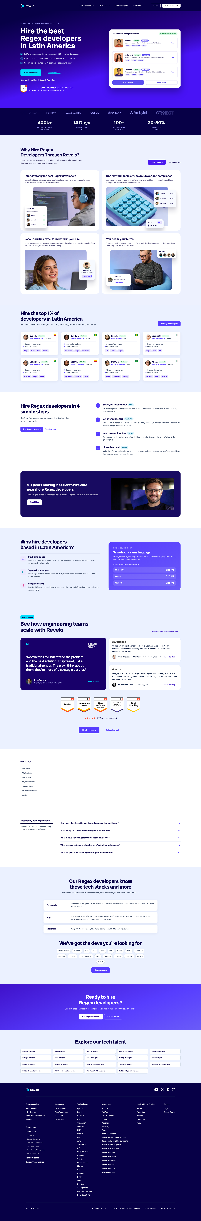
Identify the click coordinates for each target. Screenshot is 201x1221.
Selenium (81, 1127)
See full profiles (161, 82)
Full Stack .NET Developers (161, 1064)
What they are (26, 769)
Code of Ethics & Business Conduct (125, 1208)
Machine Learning (84, 1191)
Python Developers (28, 1064)
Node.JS (80, 1116)
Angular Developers (125, 1051)
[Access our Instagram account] (173, 1089)
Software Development (35, 1116)
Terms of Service (168, 1208)
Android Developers (158, 1051)
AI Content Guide (99, 1208)
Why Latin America (28, 782)
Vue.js (118, 956)
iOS (94, 951)
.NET (98, 956)
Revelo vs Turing (109, 1160)
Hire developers (101, 970)
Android (77, 951)
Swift (119, 951)
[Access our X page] (162, 1089)
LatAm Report (108, 1116)
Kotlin (139, 956)
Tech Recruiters (61, 1112)
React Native (64, 951)
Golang (108, 956)
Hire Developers (171, 5)
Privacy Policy (150, 1208)
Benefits (24, 795)
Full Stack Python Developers (129, 1071)
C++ (86, 951)
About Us (105, 1109)
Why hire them (27, 773)
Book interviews (128, 82)
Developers (59, 1119)
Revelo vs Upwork (109, 1164)
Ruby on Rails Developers (95, 1064)
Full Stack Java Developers (31, 1071)
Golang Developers (28, 1058)
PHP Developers (157, 1058)
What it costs (26, 777)
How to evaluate (27, 786)
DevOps (80, 1184)
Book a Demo (169, 1112)
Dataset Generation (33, 1139)
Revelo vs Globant (109, 1168)
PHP (110, 951)
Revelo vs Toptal (108, 1152)
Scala (100, 962)
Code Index (30, 1135)
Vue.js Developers (125, 1064)
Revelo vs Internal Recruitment (115, 1141)
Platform (105, 1112)
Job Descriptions (109, 1134)
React (79, 1112)
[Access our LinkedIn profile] (168, 1089)
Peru (139, 1123)
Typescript (81, 1123)
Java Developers (92, 1058)
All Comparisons (109, 1172)
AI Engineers (82, 1188)
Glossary (105, 1127)
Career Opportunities (35, 1162)
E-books (105, 1119)
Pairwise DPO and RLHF (35, 1143)
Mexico (140, 1116)
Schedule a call (54, 72)
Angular (139, 951)
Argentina (141, 1112)
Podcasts (105, 1123)
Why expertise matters (29, 791)
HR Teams (59, 1116)
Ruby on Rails (86, 956)
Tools (104, 1130)
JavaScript (81, 1145)
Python (72, 956)
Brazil (139, 1109)
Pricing (29, 1119)
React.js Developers (61, 1064)
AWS (79, 1119)
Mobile (80, 1134)
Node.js (62, 956)
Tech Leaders (60, 1109)
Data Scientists (83, 1195)
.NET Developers (92, 1051)
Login (155, 5)
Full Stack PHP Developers (96, 1071)
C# (78, 1148)
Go (80, 1137)
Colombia (141, 1119)
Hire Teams (31, 1112)
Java (129, 951)
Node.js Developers (125, 1058)
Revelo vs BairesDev (110, 1148)
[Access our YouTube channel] (156, 1089)
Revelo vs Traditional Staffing (114, 1137)
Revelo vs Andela (109, 1156)
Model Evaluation (33, 1153)
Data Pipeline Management (36, 1150)
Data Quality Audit (33, 1146)
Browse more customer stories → (166, 631)
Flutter (129, 956)
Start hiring (34, 502)
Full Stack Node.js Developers (65, 1071)
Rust (102, 951)
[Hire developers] (145, 59)
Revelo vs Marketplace (111, 1145)
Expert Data (31, 1131)
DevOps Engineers (28, 1051)
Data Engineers (60, 1051)
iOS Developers (60, 1058)
